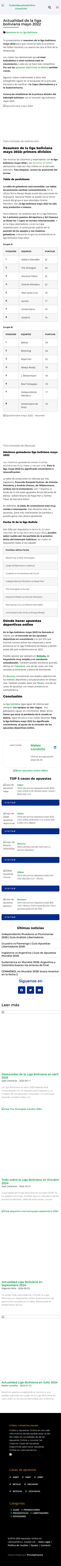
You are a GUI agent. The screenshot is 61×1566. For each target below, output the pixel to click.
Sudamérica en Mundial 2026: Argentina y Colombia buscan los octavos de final (29, 964)
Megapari (33, 1484)
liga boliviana (13, 703)
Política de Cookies (18, 1545)
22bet (20, 813)
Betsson (21, 899)
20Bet (20, 872)
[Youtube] (39, 990)
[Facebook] (21, 990)
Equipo (34, 1545)
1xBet (20, 785)
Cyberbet (19, 666)
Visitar (10, 802)
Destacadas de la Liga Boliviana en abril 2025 (30, 1076)
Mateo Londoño (38, 747)
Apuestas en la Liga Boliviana (21, 32)
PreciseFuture (35, 1554)
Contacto (46, 1545)
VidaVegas (34, 1491)
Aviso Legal (44, 1541)
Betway (10, 676)
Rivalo (40, 683)
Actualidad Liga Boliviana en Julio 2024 (30, 1382)
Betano (21, 843)
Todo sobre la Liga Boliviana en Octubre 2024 (30, 1181)
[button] (49, 7)
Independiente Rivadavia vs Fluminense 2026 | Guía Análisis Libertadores (27, 936)
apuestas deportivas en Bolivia (31, 67)
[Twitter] (30, 990)
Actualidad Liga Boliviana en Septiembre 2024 (22, 1283)
